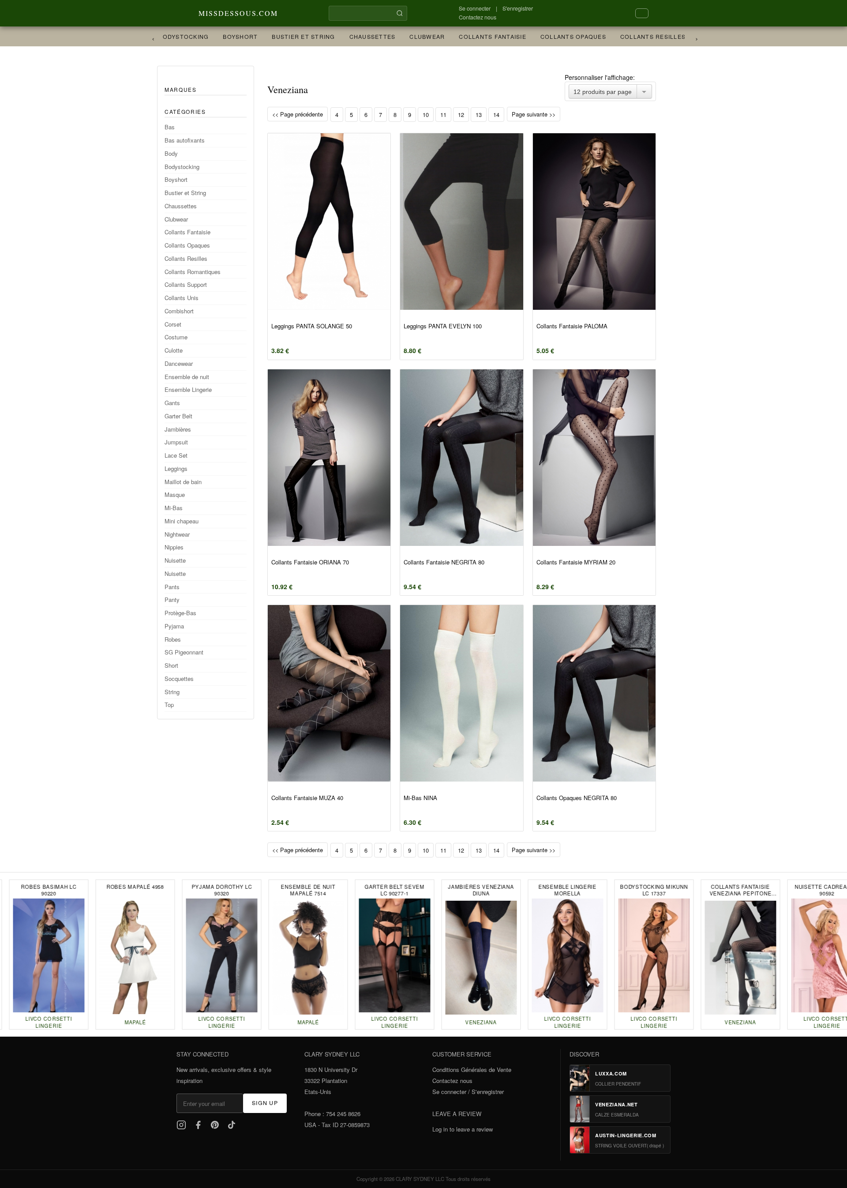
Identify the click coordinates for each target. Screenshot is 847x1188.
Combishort (179, 311)
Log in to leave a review (462, 1129)
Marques (181, 89)
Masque (175, 494)
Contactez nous (477, 17)
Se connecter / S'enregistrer (468, 1091)
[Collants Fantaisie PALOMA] (594, 221)
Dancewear (179, 363)
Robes (173, 639)
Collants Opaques (565, 37)
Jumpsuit (176, 442)
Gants (172, 403)
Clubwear (418, 37)
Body (171, 153)
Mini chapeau (182, 521)
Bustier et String (294, 37)
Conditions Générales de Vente (471, 1069)
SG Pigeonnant (184, 652)
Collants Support (186, 284)
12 (461, 114)
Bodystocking (175, 37)
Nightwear (177, 534)
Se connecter (475, 8)
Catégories (185, 111)
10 (426, 114)
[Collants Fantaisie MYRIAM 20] (594, 457)
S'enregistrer (517, 8)
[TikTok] (231, 1125)
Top (169, 704)
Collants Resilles (644, 37)
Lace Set (176, 455)
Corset (173, 324)
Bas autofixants (185, 140)
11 (443, 114)
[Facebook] (198, 1125)
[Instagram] (181, 1125)
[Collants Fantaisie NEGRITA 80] (461, 457)
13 (479, 114)
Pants (172, 587)
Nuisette (175, 560)
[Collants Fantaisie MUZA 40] (329, 693)
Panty (172, 599)
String (172, 692)
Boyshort (231, 37)
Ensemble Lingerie (188, 389)
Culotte (174, 350)
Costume (176, 337)
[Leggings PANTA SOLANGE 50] (329, 221)
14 (496, 114)
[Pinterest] (215, 1125)
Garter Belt (178, 416)
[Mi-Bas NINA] (461, 693)
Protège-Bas (180, 613)
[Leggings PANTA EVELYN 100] (461, 221)
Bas (170, 127)
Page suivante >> (533, 114)
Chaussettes (364, 37)
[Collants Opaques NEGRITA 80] (594, 693)
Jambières (178, 429)
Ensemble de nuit (187, 376)
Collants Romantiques (193, 271)
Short (171, 665)
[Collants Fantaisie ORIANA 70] (329, 457)
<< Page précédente (297, 114)
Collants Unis (182, 297)
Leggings (176, 468)
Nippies (174, 547)
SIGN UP (265, 1103)
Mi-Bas (174, 508)
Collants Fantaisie (483, 37)
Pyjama (174, 626)
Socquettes (179, 678)
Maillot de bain (183, 481)
